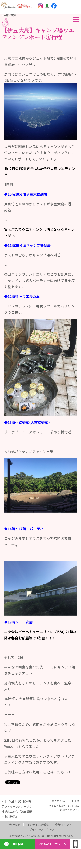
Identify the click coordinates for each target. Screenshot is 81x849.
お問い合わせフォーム (52, 844)
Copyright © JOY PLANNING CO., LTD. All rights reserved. (40, 836)
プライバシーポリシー (43, 830)
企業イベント (63, 825)
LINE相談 (17, 844)
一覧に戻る (10, 15)
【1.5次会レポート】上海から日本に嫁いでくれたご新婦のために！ (64, 805)
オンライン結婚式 (38, 825)
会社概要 (14, 825)
